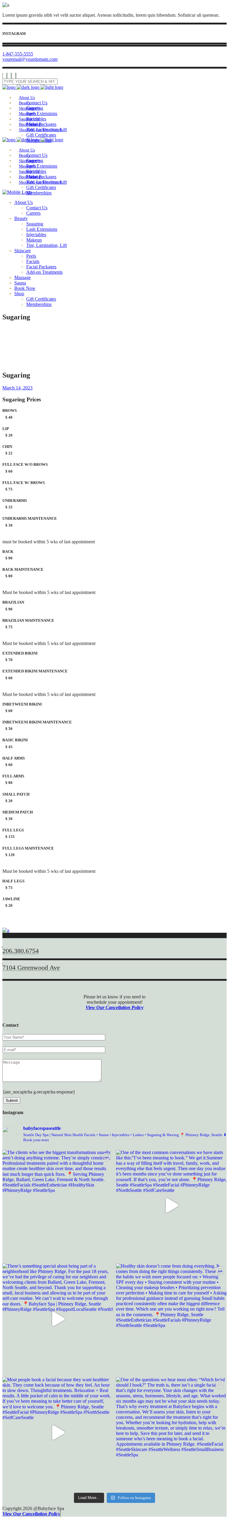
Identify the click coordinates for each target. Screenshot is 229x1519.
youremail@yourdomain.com (30, 59)
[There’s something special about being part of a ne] (57, 1318)
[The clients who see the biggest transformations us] (57, 1205)
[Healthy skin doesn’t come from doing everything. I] (171, 1318)
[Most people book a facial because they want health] (57, 1432)
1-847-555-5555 (17, 53)
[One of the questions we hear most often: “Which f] (171, 1432)
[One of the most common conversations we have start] (171, 1205)
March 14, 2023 (17, 387)
